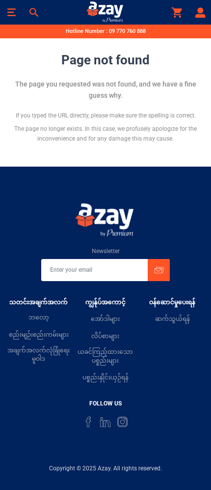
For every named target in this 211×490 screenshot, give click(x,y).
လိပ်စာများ (105, 336)
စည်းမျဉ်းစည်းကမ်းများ (39, 334)
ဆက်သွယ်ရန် (172, 319)
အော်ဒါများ (105, 319)
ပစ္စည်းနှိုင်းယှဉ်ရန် (105, 377)
